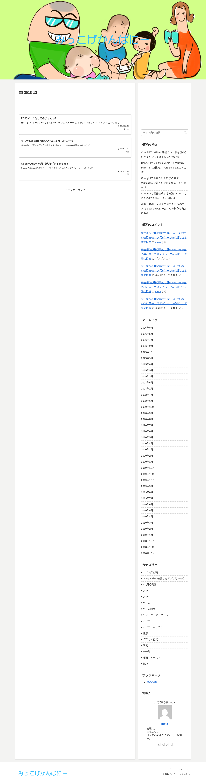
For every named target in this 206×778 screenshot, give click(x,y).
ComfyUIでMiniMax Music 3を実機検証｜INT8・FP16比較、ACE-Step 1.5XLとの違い (164, 168)
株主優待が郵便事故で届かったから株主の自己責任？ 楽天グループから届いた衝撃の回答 (164, 238)
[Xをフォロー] (163, 744)
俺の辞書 (152, 682)
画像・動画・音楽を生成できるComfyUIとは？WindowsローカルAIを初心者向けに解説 (164, 209)
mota (158, 242)
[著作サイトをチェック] (158, 744)
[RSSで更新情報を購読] (171, 744)
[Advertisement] (75, 103)
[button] (185, 132)
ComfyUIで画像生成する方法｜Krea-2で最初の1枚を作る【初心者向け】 (163, 195)
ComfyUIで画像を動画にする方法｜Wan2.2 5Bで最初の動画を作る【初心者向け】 (163, 183)
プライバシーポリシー (178, 769)
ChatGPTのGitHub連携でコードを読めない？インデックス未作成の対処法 (164, 154)
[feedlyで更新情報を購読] (166, 744)
